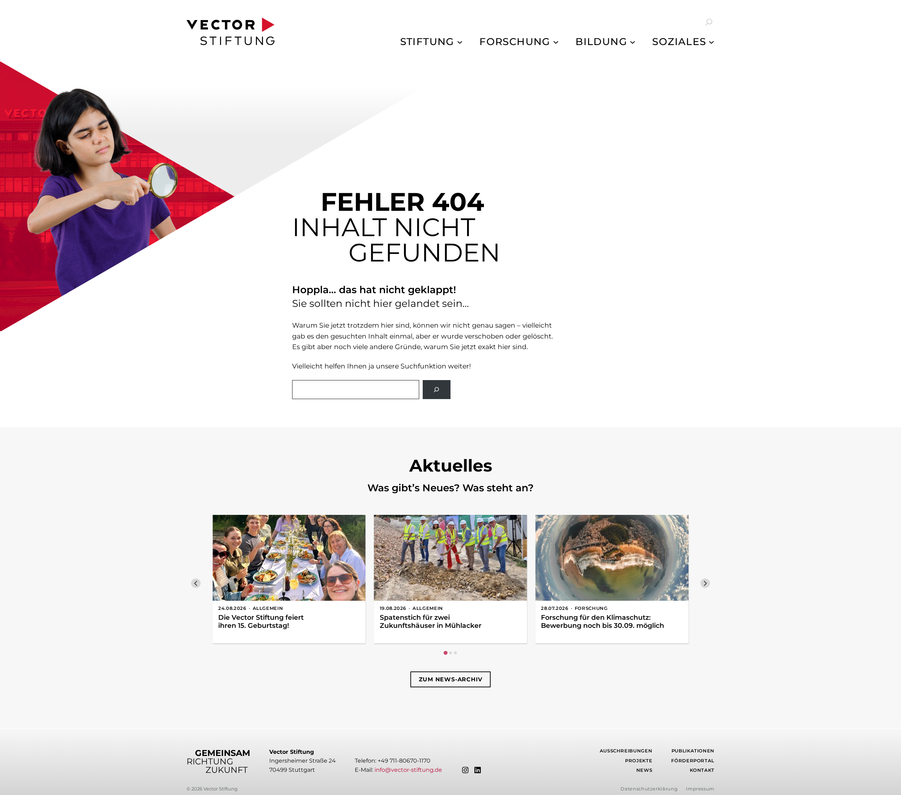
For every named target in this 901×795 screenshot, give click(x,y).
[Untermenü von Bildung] (633, 42)
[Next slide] (705, 583)
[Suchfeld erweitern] (703, 22)
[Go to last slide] (196, 583)
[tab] (445, 653)
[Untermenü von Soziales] (711, 42)
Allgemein (268, 608)
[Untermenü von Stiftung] (460, 42)
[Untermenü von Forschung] (556, 42)
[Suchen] (436, 389)
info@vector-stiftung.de (408, 769)
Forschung (591, 608)
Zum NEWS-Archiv (451, 679)
